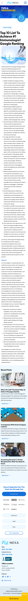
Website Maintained (11, 591)
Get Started (14, 598)
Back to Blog (7, 27)
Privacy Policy (6, 593)
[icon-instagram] (5, 577)
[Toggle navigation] (2, 2)
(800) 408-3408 (7, 554)
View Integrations (14, 533)
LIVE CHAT (24, 594)
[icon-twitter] (10, 577)
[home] (13, 2)
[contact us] (25, 2)
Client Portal (7, 580)
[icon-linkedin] (7, 577)
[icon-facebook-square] (3, 577)
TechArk (20, 591)
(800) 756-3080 (7, 549)
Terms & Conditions (16, 593)
